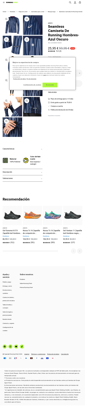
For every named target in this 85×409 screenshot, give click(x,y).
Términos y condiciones (38, 354)
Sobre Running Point (26, 283)
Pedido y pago (7, 282)
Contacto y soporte (8, 323)
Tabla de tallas (52, 92)
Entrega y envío (7, 286)
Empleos (22, 279)
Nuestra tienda (7, 319)
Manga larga (51, 11)
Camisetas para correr (37, 11)
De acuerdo (50, 85)
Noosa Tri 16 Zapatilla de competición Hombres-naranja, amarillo (31, 232)
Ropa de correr (23, 11)
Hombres (12, 11)
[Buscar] (70, 2)
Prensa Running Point (26, 287)
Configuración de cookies (32, 85)
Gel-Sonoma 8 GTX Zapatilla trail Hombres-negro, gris (12, 232)
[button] (3, 2)
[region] (42, 73)
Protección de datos (53, 354)
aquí (44, 75)
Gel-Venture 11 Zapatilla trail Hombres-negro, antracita (72, 232)
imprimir (26, 354)
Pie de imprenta (31, 79)
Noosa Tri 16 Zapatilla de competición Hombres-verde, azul (51, 232)
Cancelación (65, 354)
